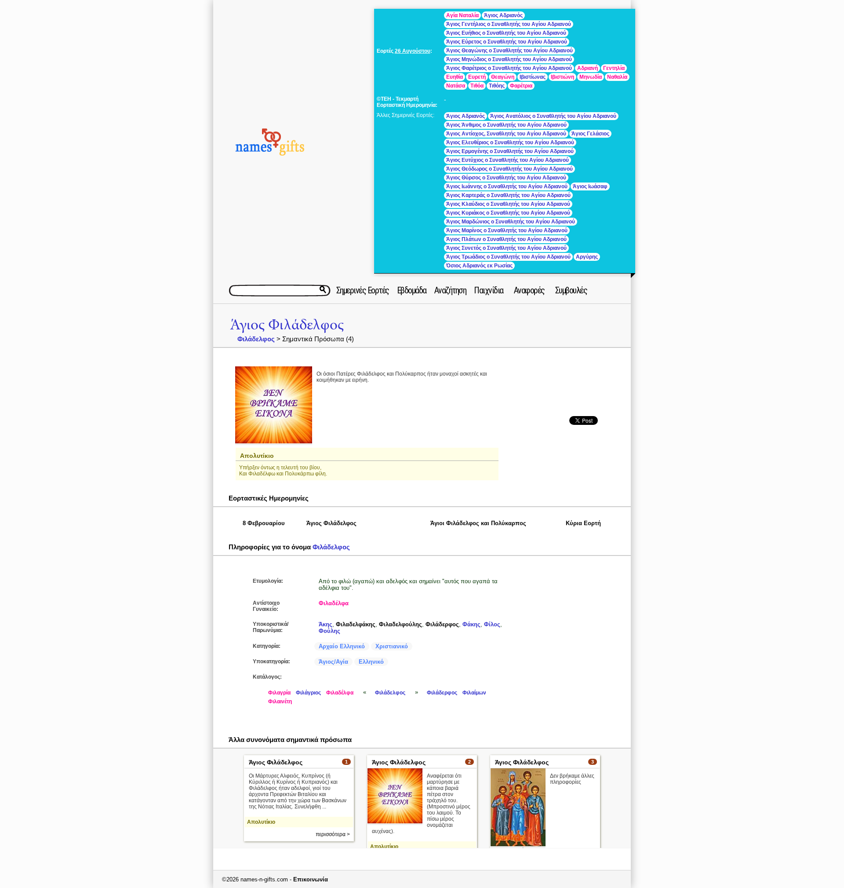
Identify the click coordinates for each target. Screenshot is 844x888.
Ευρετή (477, 77)
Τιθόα (477, 86)
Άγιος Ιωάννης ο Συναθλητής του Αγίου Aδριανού (507, 186)
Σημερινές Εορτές (362, 290)
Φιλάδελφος (256, 339)
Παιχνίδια (488, 290)
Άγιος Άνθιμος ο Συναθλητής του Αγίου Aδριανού (506, 125)
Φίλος (492, 624)
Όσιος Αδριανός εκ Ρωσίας (479, 266)
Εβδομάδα (411, 290)
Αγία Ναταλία (462, 15)
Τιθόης (497, 86)
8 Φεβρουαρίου (264, 523)
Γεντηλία (614, 68)
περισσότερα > (333, 834)
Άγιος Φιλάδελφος (287, 324)
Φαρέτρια (521, 86)
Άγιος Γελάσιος (590, 134)
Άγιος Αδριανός (503, 15)
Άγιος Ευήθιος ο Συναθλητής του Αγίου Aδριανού (506, 33)
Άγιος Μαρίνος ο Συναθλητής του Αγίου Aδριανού (507, 230)
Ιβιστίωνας (533, 77)
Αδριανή (587, 68)
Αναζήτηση (450, 290)
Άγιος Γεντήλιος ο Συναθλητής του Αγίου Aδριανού (508, 24)
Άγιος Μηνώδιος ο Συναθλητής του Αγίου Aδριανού (509, 59)
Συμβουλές (571, 290)
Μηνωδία (590, 77)
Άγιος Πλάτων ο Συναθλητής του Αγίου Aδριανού (506, 239)
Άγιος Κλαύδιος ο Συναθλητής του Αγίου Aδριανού (508, 204)
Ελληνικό (371, 661)
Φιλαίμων (474, 693)
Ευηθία (454, 77)
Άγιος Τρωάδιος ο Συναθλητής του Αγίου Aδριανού (508, 257)
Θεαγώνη (502, 77)
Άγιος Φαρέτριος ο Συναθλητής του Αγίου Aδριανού (509, 68)
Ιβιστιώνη (562, 77)
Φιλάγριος (308, 693)
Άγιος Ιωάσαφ (590, 186)
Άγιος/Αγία (333, 661)
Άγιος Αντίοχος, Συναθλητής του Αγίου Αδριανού (506, 134)
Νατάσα (455, 86)
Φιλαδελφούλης (400, 624)
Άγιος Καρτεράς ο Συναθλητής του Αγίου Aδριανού (508, 195)
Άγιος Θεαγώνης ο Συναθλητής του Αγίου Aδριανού (509, 51)
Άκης (325, 624)
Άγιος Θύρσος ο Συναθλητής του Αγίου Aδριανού (506, 178)
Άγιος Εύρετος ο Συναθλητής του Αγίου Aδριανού (506, 42)
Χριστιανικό (391, 646)
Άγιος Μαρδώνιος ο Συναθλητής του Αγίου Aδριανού (510, 222)
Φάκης (471, 624)
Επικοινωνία (310, 879)
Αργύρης (587, 257)
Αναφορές (529, 290)
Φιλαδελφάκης (355, 624)
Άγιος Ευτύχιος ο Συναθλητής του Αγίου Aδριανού (507, 160)
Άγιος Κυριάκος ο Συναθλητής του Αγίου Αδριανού (508, 213)
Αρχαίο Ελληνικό (342, 646)
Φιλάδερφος (442, 624)
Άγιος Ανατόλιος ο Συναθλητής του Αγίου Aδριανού (553, 116)
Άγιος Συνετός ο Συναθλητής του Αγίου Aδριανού (506, 248)
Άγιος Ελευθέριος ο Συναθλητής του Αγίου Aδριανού (510, 142)
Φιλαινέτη (280, 701)
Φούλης (329, 631)
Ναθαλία (617, 77)
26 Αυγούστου (412, 51)
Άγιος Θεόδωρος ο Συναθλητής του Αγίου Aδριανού (509, 169)
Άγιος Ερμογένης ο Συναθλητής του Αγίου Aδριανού (510, 151)
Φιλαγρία (279, 693)
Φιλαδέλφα (334, 603)
